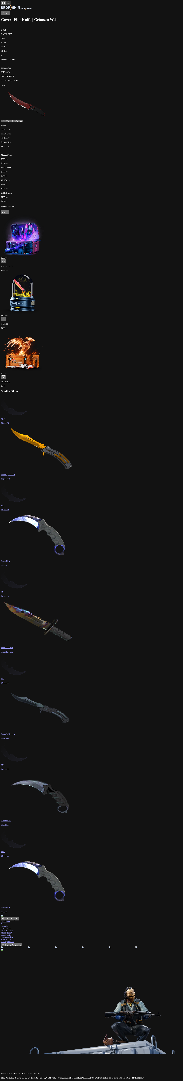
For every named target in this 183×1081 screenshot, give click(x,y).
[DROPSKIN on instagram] (3, 919)
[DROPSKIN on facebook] (7, 919)
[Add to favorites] (3, 261)
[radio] (3, 3)
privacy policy (6, 933)
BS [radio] (21, 121)
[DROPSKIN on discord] (12, 919)
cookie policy (6, 935)
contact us (5, 926)
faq (2, 924)
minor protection (7, 942)
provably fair (6, 928)
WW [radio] (16, 121)
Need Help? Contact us (12, 945)
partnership (5, 921)
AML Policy (6, 939)
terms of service (7, 930)
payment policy (7, 937)
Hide (3, 213)
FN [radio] (3, 121)
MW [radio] (7, 121)
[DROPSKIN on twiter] (16, 919)
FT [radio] (12, 121)
